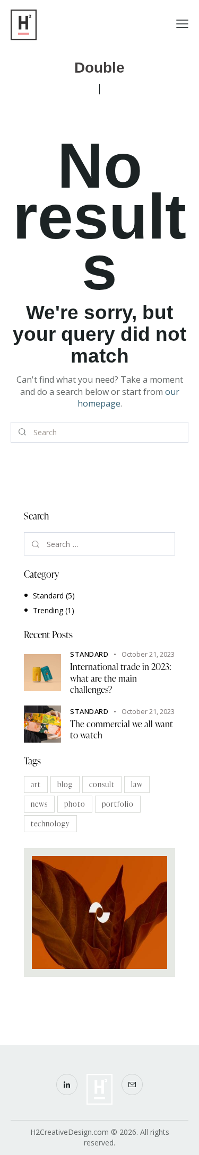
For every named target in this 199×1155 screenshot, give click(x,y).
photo (74, 804)
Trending (48, 610)
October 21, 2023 (148, 654)
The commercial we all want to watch (121, 729)
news (39, 804)
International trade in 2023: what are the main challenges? (120, 678)
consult (102, 784)
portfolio (118, 804)
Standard (48, 595)
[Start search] (22, 432)
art (36, 784)
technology (50, 823)
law (137, 784)
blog (65, 784)
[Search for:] (99, 544)
